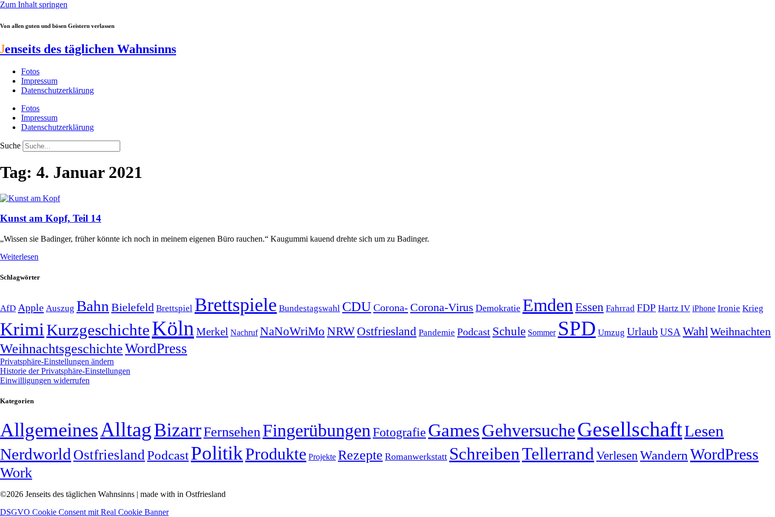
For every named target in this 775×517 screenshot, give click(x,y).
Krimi (22, 329)
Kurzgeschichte (98, 330)
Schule (509, 331)
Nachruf (244, 332)
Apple (31, 307)
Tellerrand (558, 453)
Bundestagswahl (309, 308)
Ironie (729, 308)
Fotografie (399, 432)
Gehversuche (528, 430)
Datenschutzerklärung (57, 90)
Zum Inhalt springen (33, 4)
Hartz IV (674, 308)
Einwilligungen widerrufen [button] (45, 380)
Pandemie (437, 332)
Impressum (39, 80)
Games (454, 430)
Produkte (275, 453)
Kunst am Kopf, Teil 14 (50, 218)
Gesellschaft (629, 429)
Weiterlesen (19, 256)
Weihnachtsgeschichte (61, 348)
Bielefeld (132, 307)
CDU (356, 306)
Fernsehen (232, 432)
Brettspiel (174, 308)
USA (670, 331)
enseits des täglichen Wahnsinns (88, 49)
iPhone (703, 308)
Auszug (60, 308)
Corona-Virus (441, 307)
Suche (10, 145)
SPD (577, 328)
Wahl (695, 331)
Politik (217, 453)
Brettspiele (236, 304)
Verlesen (617, 455)
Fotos (30, 71)
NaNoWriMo (292, 331)
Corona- (390, 307)
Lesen (704, 431)
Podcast (473, 331)
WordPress (156, 348)
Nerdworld (35, 454)
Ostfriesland (386, 331)
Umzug (611, 332)
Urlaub (642, 331)
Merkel (212, 331)
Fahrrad (620, 308)
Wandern (664, 455)
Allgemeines (49, 430)
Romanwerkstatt (416, 456)
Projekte (322, 456)
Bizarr (177, 430)
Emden (547, 305)
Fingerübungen (317, 430)
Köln (173, 328)
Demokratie (498, 308)
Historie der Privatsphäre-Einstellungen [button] (65, 370)
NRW (341, 331)
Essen (589, 307)
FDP (646, 307)
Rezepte (360, 455)
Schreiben (484, 453)
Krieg (752, 308)
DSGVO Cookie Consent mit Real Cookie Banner (84, 512)
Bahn (92, 305)
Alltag (126, 429)
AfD (8, 308)
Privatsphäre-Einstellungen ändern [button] (57, 361)
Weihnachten (740, 331)
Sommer (542, 332)
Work (16, 472)
